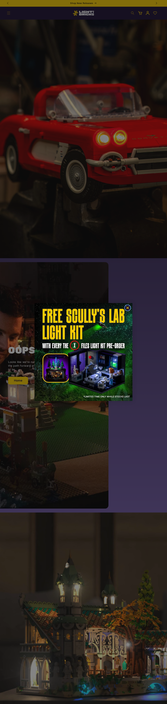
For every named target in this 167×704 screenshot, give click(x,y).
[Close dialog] (127, 308)
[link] (83, 352)
